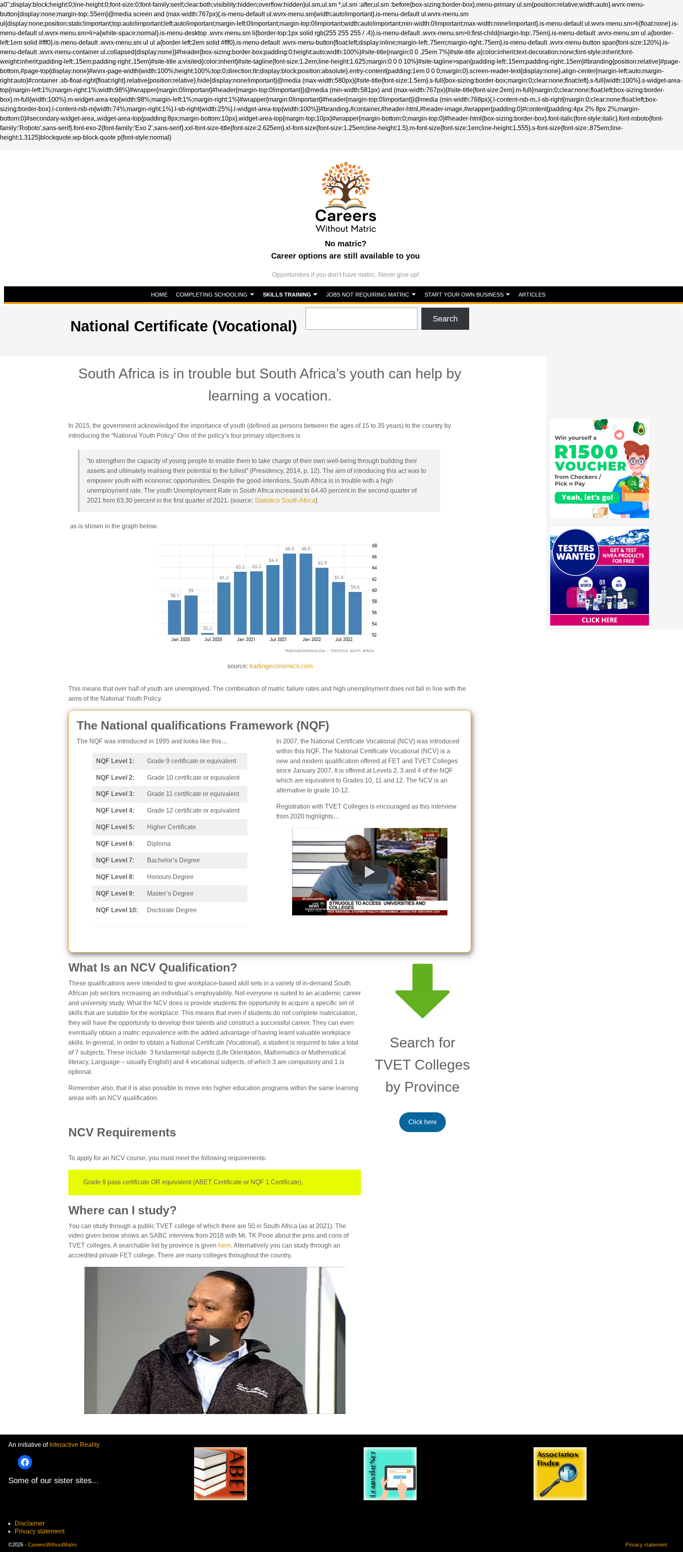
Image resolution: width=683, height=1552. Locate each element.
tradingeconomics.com (281, 666)
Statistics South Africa (285, 500)
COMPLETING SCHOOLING (211, 294)
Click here (422, 1122)
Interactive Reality (74, 1444)
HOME (159, 294)
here (224, 1245)
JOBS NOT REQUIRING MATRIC (367, 294)
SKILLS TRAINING (287, 294)
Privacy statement (39, 1531)
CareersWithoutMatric (52, 1545)
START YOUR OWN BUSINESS (464, 294)
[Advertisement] (614, 363)
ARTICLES (532, 294)
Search (445, 318)
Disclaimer (30, 1523)
